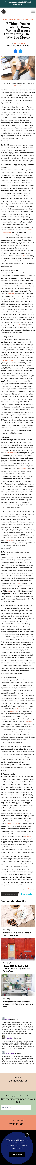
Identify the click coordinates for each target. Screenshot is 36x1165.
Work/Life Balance (24, 20)
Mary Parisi (19, 43)
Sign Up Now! (17, 1154)
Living (13, 963)
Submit (33, 1107)
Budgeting (8, 20)
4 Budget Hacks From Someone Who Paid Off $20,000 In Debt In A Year (18, 1004)
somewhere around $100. (10, 360)
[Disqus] (18, 1040)
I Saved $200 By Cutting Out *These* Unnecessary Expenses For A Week (16, 968)
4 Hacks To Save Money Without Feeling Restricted (17, 934)
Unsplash (31, 889)
